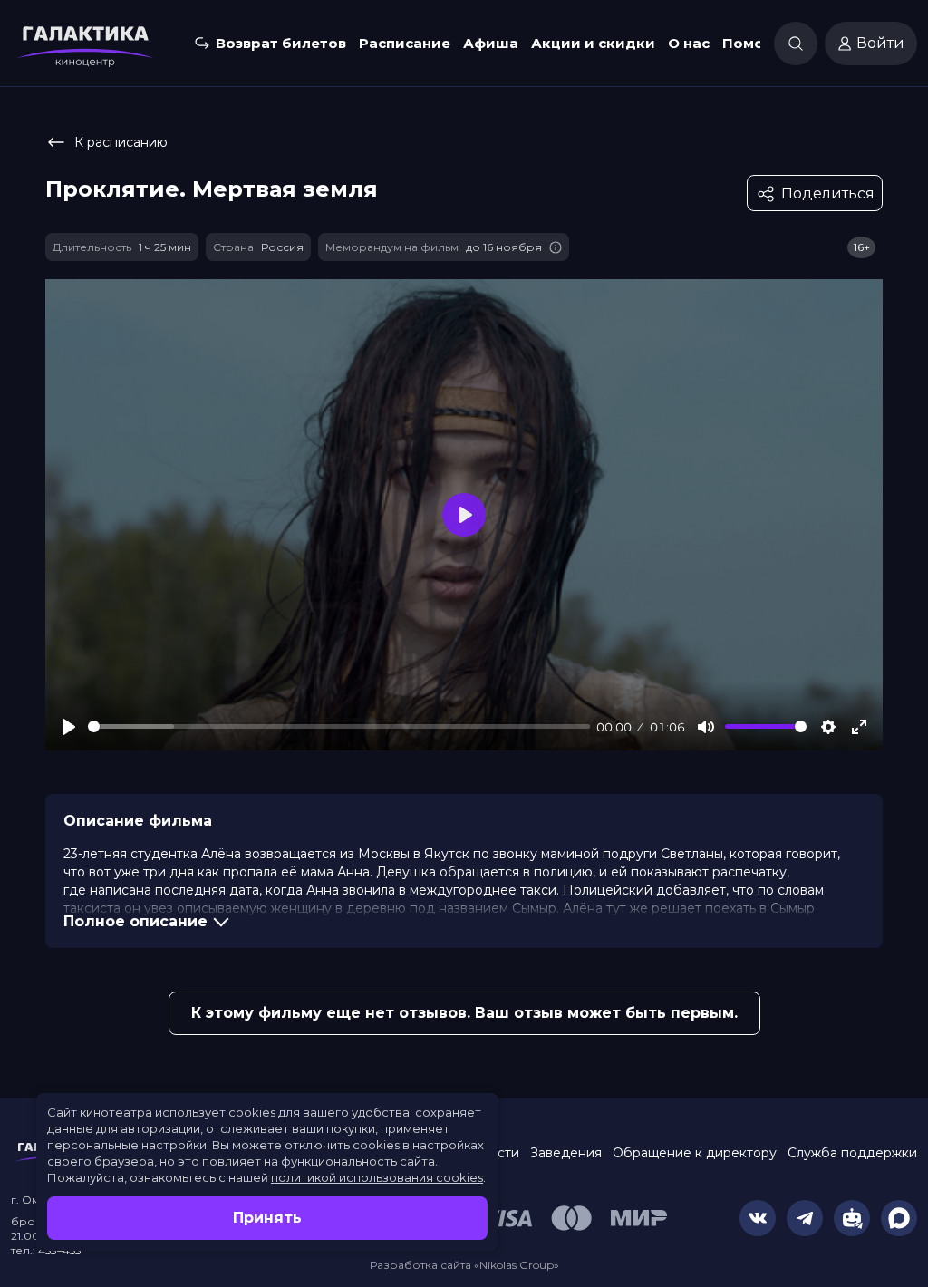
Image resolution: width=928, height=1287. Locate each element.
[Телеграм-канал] (805, 1218)
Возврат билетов (281, 43)
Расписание (404, 43)
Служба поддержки (852, 1153)
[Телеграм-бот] (852, 1218)
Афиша (490, 43)
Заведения (566, 1153)
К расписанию (121, 142)
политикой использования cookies (377, 1177)
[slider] (339, 726)
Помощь (754, 43)
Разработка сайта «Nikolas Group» (464, 1265)
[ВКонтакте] (758, 1218)
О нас (689, 43)
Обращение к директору (695, 1153)
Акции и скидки (593, 43)
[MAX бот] (899, 1218)
